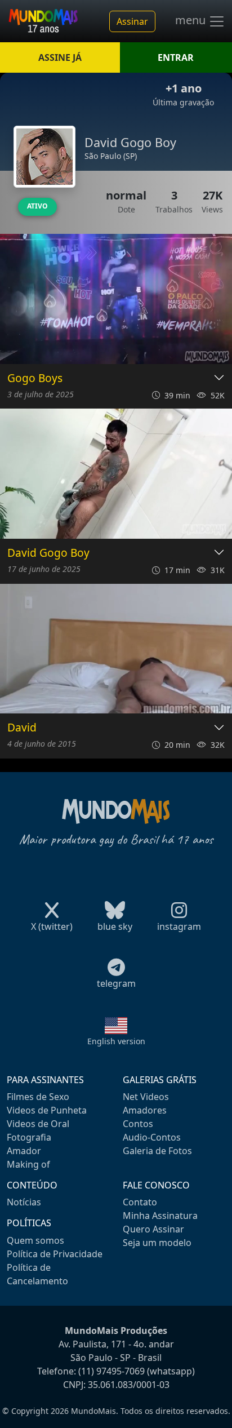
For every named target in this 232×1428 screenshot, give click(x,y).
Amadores (145, 1110)
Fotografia (29, 1137)
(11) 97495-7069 (111, 1371)
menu (191, 20)
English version (116, 1041)
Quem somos (35, 1240)
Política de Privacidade (54, 1254)
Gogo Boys (35, 378)
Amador (24, 1151)
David (22, 728)
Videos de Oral (38, 1123)
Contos (138, 1123)
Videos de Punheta (47, 1110)
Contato (140, 1202)
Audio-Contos (152, 1137)
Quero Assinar (153, 1229)
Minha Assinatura (160, 1215)
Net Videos (146, 1096)
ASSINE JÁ (60, 57)
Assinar (132, 21)
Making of (28, 1164)
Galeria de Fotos (157, 1151)
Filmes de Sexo (38, 1096)
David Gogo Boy (48, 553)
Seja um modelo (157, 1242)
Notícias (24, 1202)
